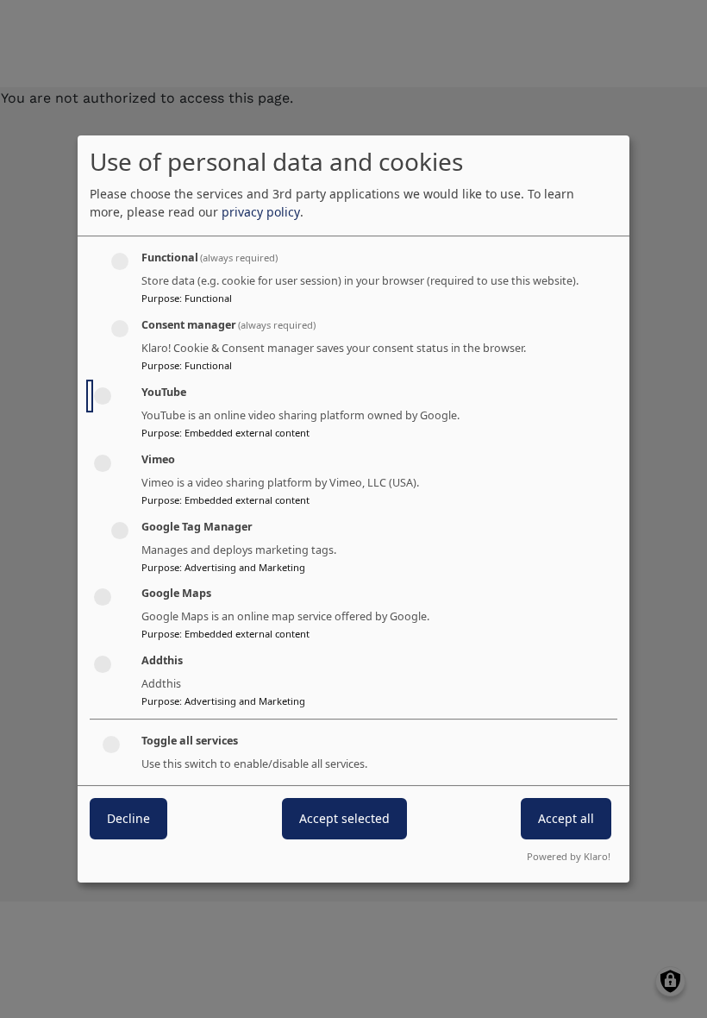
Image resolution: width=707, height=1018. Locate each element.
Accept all (566, 818)
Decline (128, 818)
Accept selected (344, 818)
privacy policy (261, 212)
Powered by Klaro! (568, 856)
